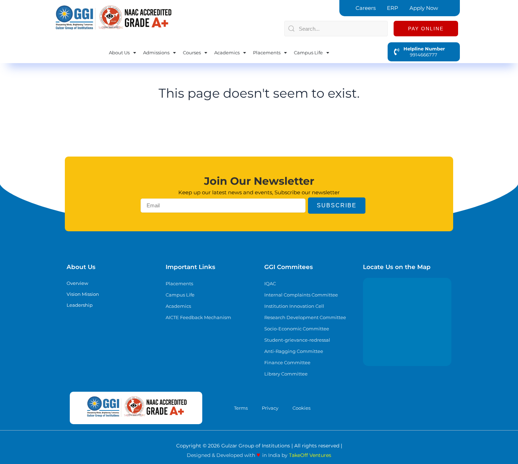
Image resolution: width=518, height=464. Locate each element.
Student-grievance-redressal (297, 340)
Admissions (156, 52)
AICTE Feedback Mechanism (198, 317)
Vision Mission (83, 294)
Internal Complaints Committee (301, 295)
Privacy (270, 408)
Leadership (80, 305)
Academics (227, 52)
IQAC (270, 283)
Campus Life (308, 52)
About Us (119, 52)
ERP (392, 8)
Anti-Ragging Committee (293, 351)
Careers (366, 8)
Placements (266, 52)
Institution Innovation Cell (294, 306)
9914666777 (420, 54)
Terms (241, 408)
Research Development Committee (305, 317)
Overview (77, 283)
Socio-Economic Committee (296, 328)
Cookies (301, 408)
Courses (192, 52)
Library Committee (286, 374)
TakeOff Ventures (310, 455)
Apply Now (423, 8)
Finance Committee (287, 362)
